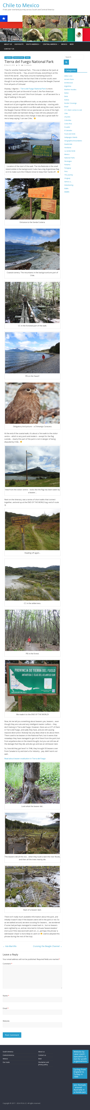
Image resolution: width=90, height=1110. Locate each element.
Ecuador (67, 127)
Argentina (8, 58)
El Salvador (68, 130)
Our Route (18, 44)
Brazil (66, 107)
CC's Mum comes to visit (73, 110)
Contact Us (9, 49)
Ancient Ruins (69, 79)
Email (6, 1008)
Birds (66, 96)
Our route (6, 1062)
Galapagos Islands (70, 137)
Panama (67, 165)
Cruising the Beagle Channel (47, 946)
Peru (66, 171)
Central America (50, 44)
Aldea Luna (68, 76)
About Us (8, 44)
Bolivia (66, 100)
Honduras (67, 147)
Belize (66, 93)
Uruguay (67, 178)
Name (6, 995)
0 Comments (27, 65)
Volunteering (68, 185)
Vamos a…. (68, 182)
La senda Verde (69, 151)
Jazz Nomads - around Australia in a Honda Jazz (80, 1088)
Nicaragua (68, 161)
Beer (72, 44)
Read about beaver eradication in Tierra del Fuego (25, 758)
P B (19, 65)
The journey (68, 175)
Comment (7, 963)
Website (6, 1021)
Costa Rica (68, 124)
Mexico (64, 44)
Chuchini (67, 117)
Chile (66, 113)
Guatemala (68, 144)
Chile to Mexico (21, 5)
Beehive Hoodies (70, 89)
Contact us (42, 1055)
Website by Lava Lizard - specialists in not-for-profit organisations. (80, 1056)
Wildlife (66, 192)
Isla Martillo (9, 946)
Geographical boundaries (73, 141)
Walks (27, 58)
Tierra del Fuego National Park (33, 88)
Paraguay (67, 168)
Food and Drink (69, 134)
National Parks (18, 58)
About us (41, 1052)
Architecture (68, 83)
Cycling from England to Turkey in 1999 (80, 1073)
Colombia (67, 120)
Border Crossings (70, 103)
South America (32, 44)
